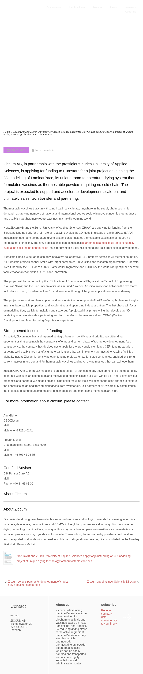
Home (6, 132)
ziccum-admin (46, 150)
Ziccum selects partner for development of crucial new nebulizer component (38, 583)
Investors (130, 7)
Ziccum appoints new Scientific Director (111, 581)
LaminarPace (77, 7)
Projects (97, 7)
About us (130, 11)
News (113, 7)
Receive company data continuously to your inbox (109, 617)
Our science (54, 7)
